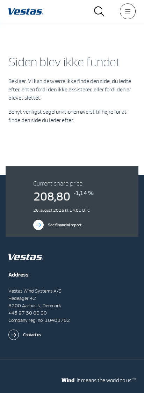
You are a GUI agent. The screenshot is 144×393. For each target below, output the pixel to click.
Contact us (32, 335)
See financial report (64, 225)
